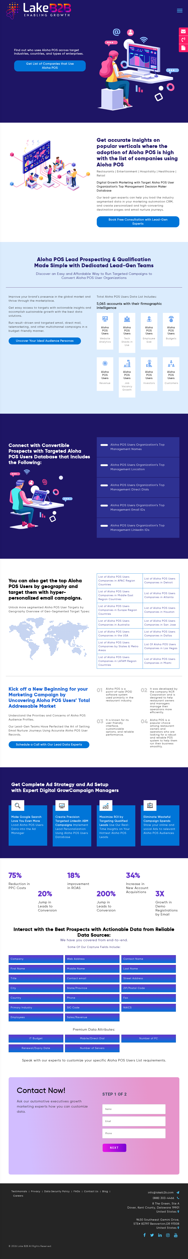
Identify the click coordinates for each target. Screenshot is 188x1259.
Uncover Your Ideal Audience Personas (45, 340)
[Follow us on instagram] (167, 1235)
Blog (105, 1191)
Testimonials (19, 1191)
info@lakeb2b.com (161, 1192)
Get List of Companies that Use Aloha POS (50, 65)
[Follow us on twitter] (152, 1235)
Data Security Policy (57, 1191)
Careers (18, 1196)
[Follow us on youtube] (175, 1235)
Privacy (35, 1191)
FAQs (77, 1191)
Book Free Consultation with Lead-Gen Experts (138, 221)
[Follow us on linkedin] (160, 1235)
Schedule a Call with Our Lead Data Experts (49, 744)
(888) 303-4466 (163, 1198)
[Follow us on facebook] (145, 1235)
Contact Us (91, 1191)
